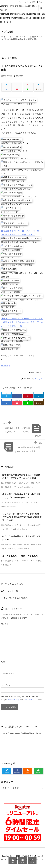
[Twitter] (6, 85)
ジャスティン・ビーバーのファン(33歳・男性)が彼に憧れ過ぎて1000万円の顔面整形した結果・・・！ (22, 517)
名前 (3, 662)
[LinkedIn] (39, 85)
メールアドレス (7, 673)
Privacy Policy (13, 700)
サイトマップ (23, 2)
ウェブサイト (6, 685)
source (4, 365)
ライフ (38, 373)
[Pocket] (17, 89)
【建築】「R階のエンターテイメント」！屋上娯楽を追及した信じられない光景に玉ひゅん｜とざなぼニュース (22, 322)
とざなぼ (39, 378)
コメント (4, 624)
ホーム (6, 58)
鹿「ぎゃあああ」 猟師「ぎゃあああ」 (21, 556)
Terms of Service (31, 700)
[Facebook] (17, 85)
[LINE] (28, 89)
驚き (16, 58)
